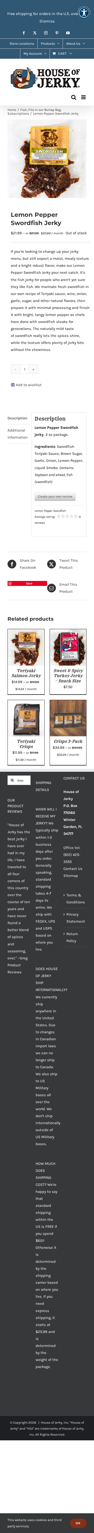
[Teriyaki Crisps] (26, 703)
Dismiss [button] (47, 21)
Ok (78, 1523)
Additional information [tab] (18, 434)
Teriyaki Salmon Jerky (26, 673)
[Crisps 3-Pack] (68, 703)
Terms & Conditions (75, 898)
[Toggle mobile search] (73, 97)
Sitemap (70, 875)
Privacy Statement (75, 918)
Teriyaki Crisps (26, 744)
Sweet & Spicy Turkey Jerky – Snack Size (68, 675)
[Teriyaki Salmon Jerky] (26, 632)
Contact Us (72, 868)
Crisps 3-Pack (68, 741)
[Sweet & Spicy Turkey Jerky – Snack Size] (68, 632)
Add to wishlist (29, 385)
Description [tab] (17, 418)
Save (29, 583)
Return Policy (72, 937)
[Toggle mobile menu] (83, 97)
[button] (84, 15)
